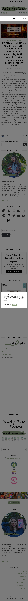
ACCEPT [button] (14, 304)
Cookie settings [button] (7, 304)
